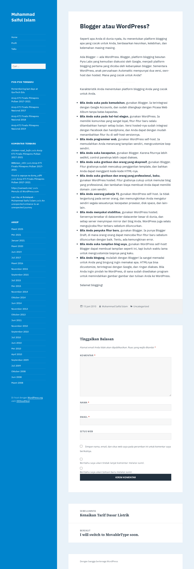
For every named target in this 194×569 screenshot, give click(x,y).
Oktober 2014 (18, 297)
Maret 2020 (17, 246)
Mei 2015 (16, 286)
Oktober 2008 (18, 371)
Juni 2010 (16, 342)
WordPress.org (35, 397)
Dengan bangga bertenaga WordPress (99, 561)
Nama (84, 402)
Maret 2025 (17, 229)
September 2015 (20, 274)
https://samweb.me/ (21, 188)
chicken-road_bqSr (21, 150)
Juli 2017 (16, 257)
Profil (14, 43)
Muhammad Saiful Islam (23, 17)
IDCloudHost (23, 401)
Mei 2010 (16, 348)
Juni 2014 (16, 303)
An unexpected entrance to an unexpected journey (28, 204)
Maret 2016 (17, 263)
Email (85, 417)
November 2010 (19, 325)
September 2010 (20, 331)
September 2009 (20, 359)
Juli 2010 (16, 337)
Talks (13, 48)
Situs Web (86, 431)
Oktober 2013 (18, 314)
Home (14, 37)
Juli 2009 (16, 365)
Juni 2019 (16, 251)
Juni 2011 (16, 320)
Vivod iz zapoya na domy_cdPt (26, 175)
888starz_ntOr (18, 162)
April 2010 (16, 354)
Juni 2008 (16, 377)
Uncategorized (141, 306)
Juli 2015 (16, 280)
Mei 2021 (16, 234)
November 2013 (19, 308)
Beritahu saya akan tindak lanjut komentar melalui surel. (112, 463)
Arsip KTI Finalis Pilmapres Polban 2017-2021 (26, 154)
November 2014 (19, 291)
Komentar (88, 355)
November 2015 (19, 268)
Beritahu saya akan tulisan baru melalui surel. (106, 472)
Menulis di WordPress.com (25, 191)
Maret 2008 (17, 382)
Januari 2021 (18, 240)
